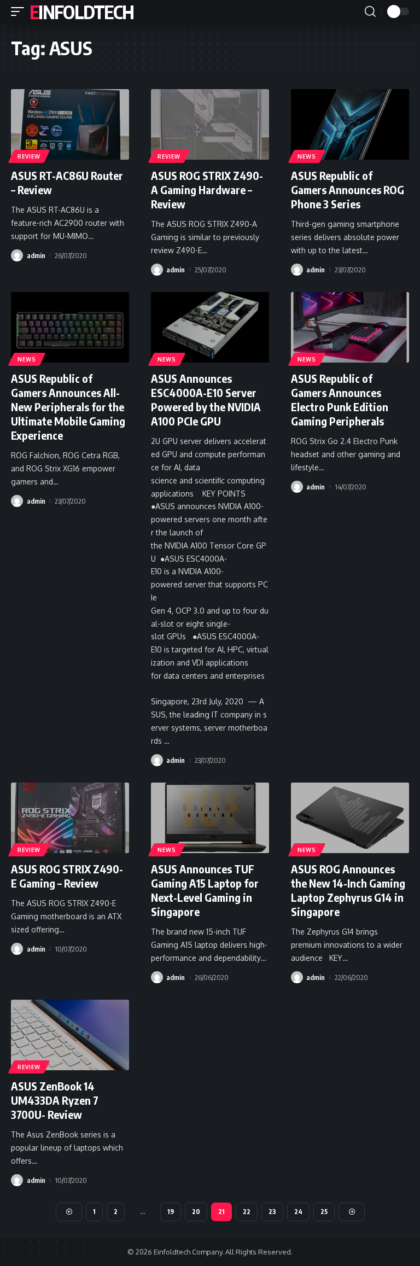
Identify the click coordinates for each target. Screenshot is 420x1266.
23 (272, 1211)
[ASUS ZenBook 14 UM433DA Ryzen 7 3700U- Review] (70, 1035)
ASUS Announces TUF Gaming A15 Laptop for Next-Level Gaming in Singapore (205, 890)
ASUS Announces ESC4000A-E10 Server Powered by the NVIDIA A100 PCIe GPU (206, 399)
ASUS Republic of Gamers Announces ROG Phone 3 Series (347, 189)
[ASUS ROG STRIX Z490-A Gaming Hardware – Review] (210, 124)
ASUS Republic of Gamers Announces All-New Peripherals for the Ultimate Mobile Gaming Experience (68, 406)
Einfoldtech (81, 11)
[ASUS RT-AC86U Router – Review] (70, 124)
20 (196, 1211)
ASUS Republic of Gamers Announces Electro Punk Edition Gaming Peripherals (339, 399)
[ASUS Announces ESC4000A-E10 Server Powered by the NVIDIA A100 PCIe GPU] (210, 327)
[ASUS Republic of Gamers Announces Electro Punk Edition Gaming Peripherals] (350, 327)
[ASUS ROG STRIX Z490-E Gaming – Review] (70, 818)
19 (170, 1211)
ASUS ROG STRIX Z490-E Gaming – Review (67, 876)
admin (36, 255)
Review (29, 156)
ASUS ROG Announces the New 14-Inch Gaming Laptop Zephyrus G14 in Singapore (348, 890)
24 (298, 1211)
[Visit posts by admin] (17, 255)
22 (246, 1211)
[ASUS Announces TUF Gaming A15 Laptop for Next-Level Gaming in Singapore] (210, 818)
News (307, 156)
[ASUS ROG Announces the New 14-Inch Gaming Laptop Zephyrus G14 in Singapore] (350, 818)
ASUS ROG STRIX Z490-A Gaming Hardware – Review (207, 189)
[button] (20, 11)
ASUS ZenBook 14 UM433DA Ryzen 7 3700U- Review (54, 1100)
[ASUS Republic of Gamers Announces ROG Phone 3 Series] (350, 124)
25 (324, 1211)
